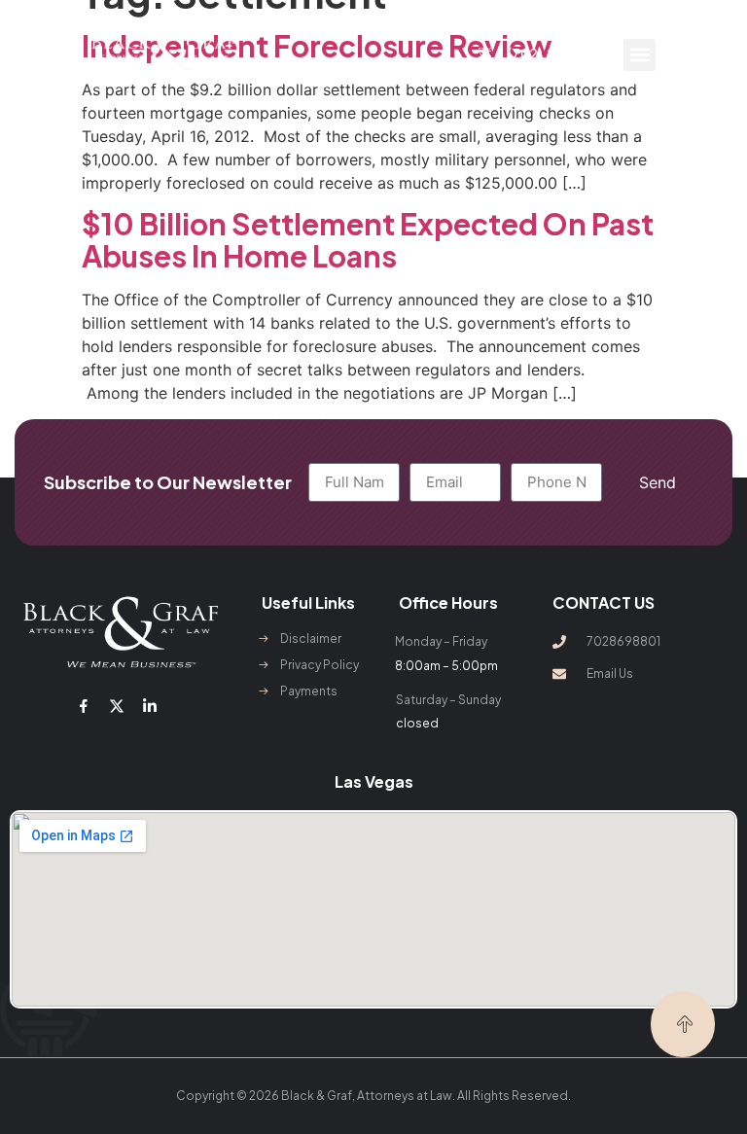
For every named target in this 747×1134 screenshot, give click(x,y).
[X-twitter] (116, 706)
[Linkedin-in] (149, 706)
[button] (639, 55)
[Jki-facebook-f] (82, 706)
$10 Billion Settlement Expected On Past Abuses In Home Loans (368, 239)
